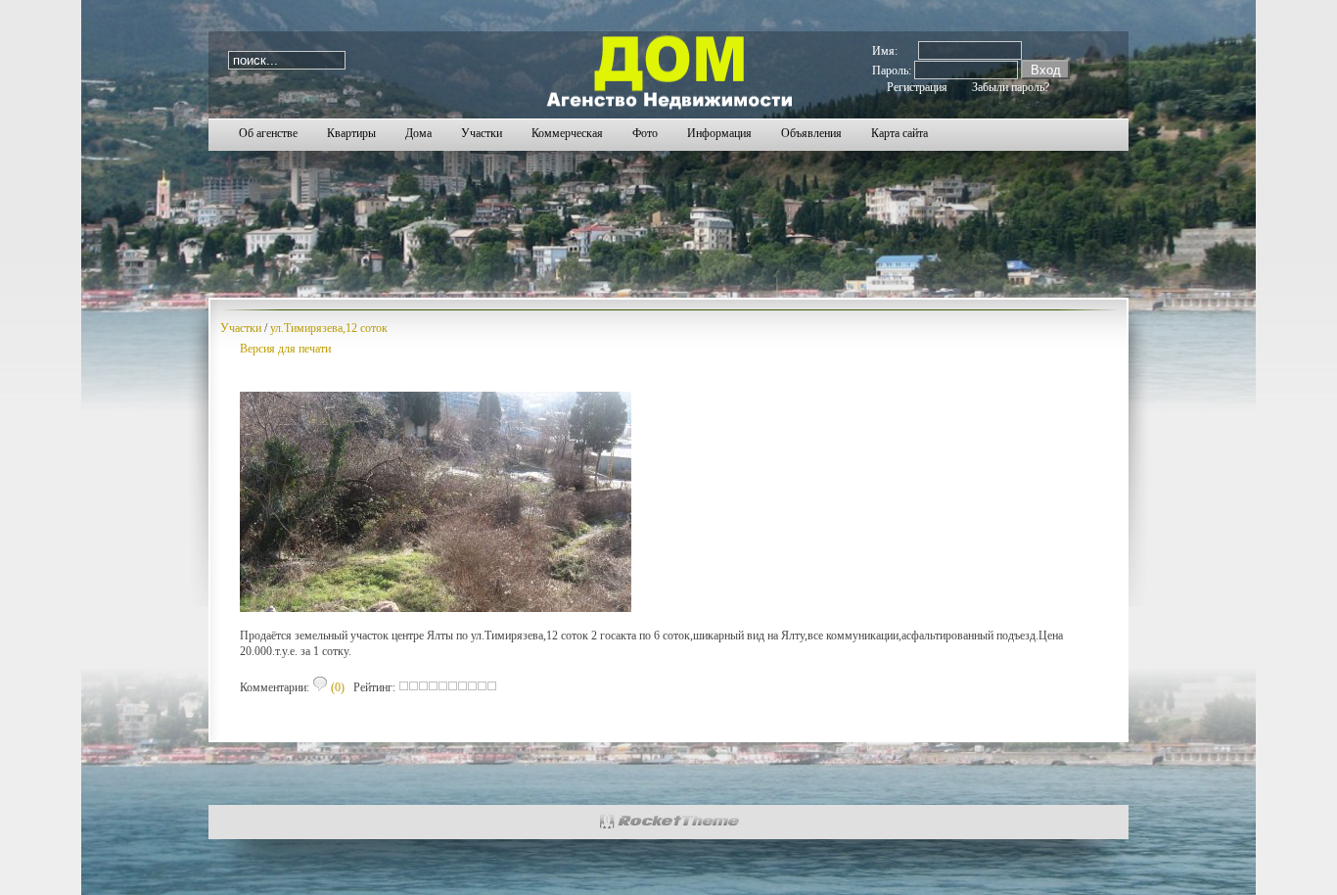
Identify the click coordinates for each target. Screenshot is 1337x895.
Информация (719, 133)
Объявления (811, 133)
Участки (481, 133)
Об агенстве (268, 133)
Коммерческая (567, 133)
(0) (336, 687)
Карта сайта (899, 133)
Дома (418, 133)
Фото (645, 133)
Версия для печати (285, 348)
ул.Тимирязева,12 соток (329, 328)
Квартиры (351, 133)
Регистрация (917, 87)
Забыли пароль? (1010, 87)
